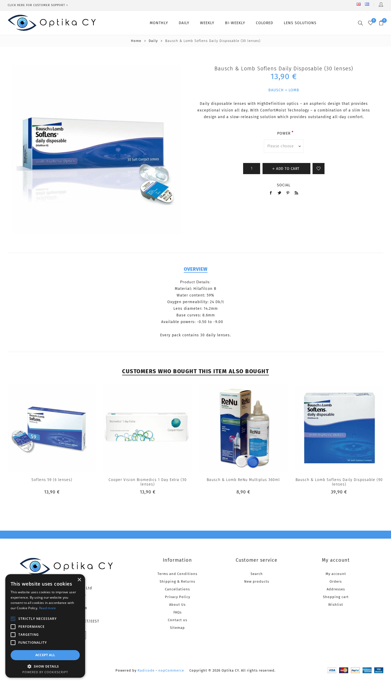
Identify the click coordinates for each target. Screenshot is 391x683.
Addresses (336, 589)
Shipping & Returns (177, 581)
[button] (45, 666)
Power (283, 133)
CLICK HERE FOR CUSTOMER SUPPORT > (38, 5)
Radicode (146, 670)
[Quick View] (41, 428)
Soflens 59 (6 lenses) (51, 480)
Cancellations (177, 589)
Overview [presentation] (195, 269)
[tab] (195, 269)
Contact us (177, 620)
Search (257, 574)
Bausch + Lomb (283, 90)
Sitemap (177, 628)
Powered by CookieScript (45, 672)
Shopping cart (336, 597)
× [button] (79, 580)
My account (336, 574)
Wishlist (335, 605)
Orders (336, 581)
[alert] (45, 626)
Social (283, 185)
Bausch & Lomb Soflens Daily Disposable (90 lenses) (339, 482)
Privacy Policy (177, 597)
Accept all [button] (45, 655)
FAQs (177, 612)
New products (256, 581)
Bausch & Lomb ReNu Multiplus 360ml (243, 480)
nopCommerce (171, 670)
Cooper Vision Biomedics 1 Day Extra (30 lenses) (148, 482)
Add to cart (62, 428)
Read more (47, 608)
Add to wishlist (319, 168)
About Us (177, 605)
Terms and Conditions (177, 574)
